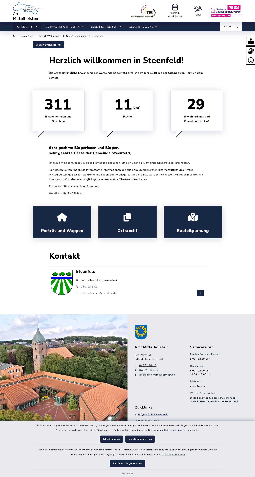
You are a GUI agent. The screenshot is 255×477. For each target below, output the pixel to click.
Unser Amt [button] (25, 26)
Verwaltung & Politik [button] (62, 26)
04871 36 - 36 (148, 370)
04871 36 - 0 (147, 365)
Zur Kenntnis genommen (127, 463)
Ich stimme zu (111, 439)
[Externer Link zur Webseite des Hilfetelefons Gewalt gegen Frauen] (226, 11)
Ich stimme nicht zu (140, 439)
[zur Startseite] (27, 11)
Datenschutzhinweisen (175, 430)
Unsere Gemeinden (76, 36)
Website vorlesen (46, 44)
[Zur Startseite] (14, 36)
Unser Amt (27, 36)
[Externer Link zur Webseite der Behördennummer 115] (143, 11)
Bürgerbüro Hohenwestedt (153, 414)
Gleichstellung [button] (141, 26)
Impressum (127, 473)
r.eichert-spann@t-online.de (98, 293)
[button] (250, 41)
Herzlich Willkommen (49, 36)
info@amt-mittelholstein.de (157, 375)
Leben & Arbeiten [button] (104, 26)
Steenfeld (97, 36)
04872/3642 (89, 286)
